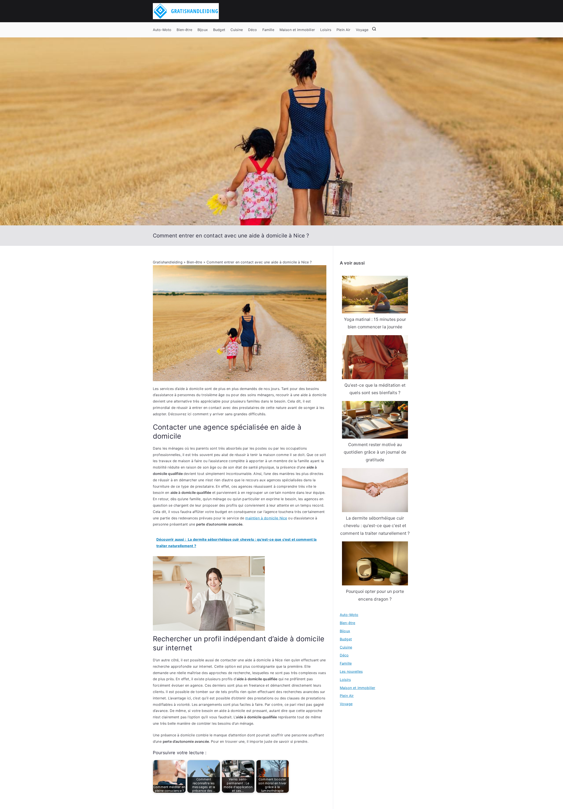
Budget (219, 30)
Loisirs (325, 30)
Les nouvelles (351, 671)
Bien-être (184, 30)
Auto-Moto (162, 30)
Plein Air (343, 30)
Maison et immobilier (297, 30)
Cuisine (236, 30)
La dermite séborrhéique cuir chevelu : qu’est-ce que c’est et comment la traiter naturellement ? (375, 525)
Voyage (362, 30)
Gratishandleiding (168, 262)
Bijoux (202, 30)
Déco (252, 30)
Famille (268, 30)
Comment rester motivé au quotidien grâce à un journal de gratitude (375, 452)
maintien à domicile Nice (266, 518)
